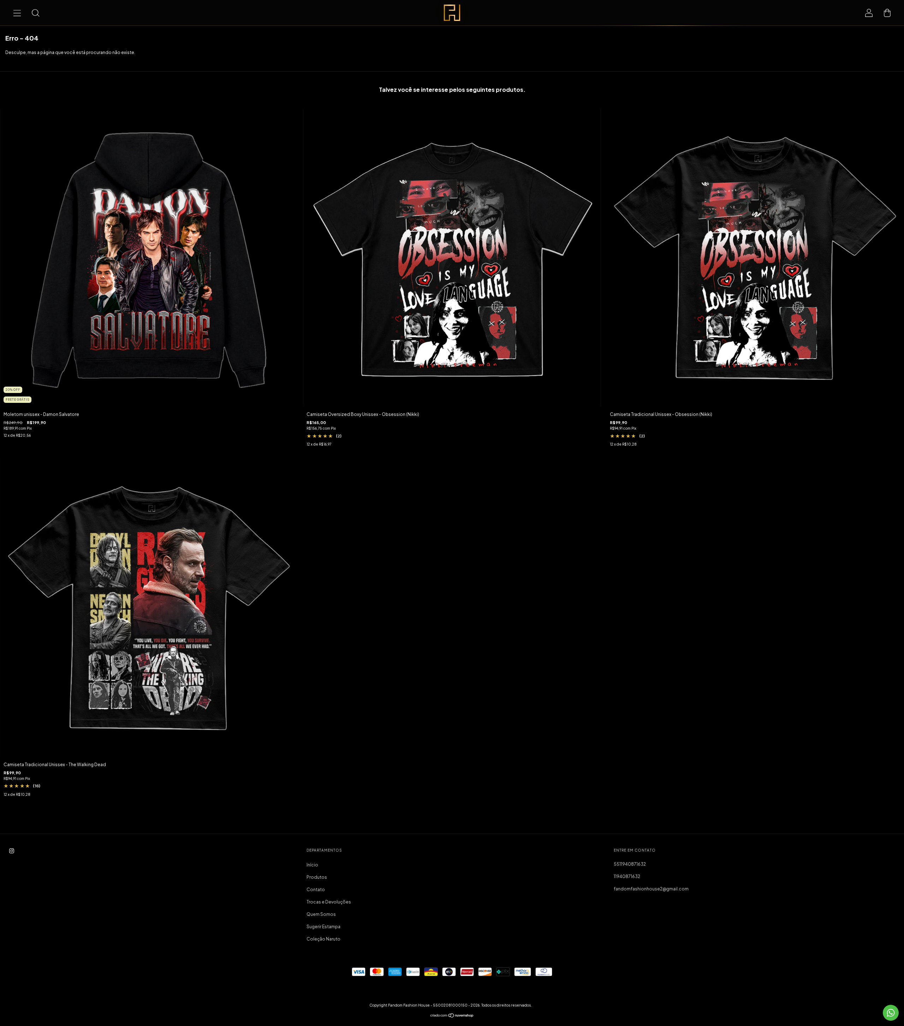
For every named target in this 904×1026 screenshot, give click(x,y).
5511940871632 (630, 864)
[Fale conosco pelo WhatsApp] (891, 1013)
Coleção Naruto (323, 939)
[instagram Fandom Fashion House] (11, 850)
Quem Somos (321, 914)
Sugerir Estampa (323, 926)
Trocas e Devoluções (329, 902)
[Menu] (17, 13)
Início (312, 864)
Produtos (317, 877)
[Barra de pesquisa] (35, 13)
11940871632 (627, 876)
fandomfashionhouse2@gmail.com (651, 888)
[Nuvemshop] (452, 1016)
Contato (316, 889)
